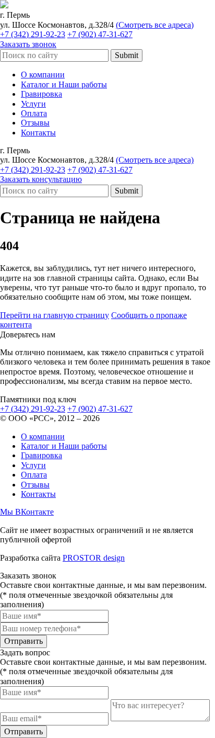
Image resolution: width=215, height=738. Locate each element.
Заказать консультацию (41, 179)
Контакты (38, 132)
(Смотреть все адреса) (155, 24)
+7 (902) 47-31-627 (100, 34)
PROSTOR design (94, 557)
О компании (43, 74)
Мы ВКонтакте (27, 511)
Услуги (33, 103)
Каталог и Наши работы (64, 84)
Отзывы (35, 122)
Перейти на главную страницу (54, 315)
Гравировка (41, 93)
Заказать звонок (28, 44)
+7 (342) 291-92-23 (32, 34)
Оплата (34, 113)
